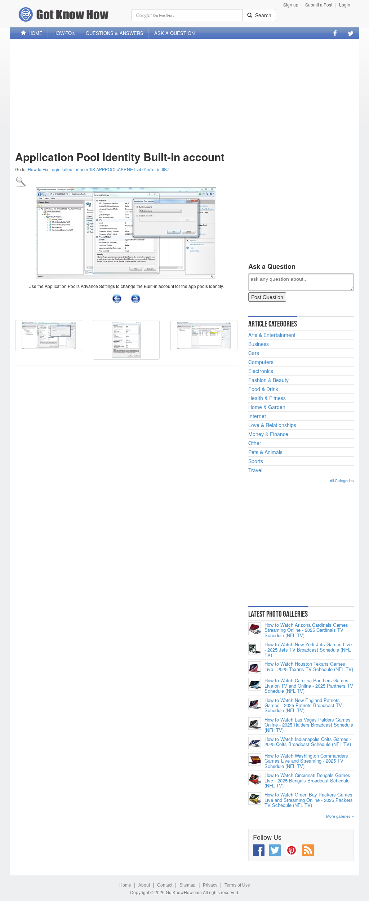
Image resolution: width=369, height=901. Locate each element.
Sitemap (187, 885)
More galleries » (340, 816)
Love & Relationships (272, 425)
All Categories (342, 480)
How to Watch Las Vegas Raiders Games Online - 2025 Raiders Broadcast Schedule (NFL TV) (308, 725)
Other (254, 443)
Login (344, 4)
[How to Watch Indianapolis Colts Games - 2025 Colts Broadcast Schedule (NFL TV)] (254, 743)
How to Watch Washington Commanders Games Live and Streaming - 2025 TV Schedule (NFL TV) (306, 761)
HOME (34, 33)
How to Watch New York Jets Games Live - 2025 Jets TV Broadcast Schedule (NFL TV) (308, 649)
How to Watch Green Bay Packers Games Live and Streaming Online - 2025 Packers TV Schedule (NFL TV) (308, 800)
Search (261, 15)
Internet (257, 416)
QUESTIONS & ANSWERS (114, 33)
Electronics (260, 370)
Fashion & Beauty (268, 379)
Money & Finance (268, 434)
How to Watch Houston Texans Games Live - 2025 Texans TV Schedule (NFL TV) (308, 666)
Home (125, 885)
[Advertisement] (184, 94)
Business (258, 343)
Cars (253, 352)
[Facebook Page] (335, 33)
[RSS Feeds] (308, 850)
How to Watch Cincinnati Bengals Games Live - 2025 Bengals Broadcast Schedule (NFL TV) (307, 780)
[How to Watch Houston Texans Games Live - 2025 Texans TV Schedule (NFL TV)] (254, 667)
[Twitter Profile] (350, 33)
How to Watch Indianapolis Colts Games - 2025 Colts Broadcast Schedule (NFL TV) (307, 742)
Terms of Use (237, 885)
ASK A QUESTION (174, 33)
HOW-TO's (64, 33)
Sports (255, 461)
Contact (164, 885)
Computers (261, 361)
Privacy (210, 885)
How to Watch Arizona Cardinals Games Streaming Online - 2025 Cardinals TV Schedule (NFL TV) (306, 630)
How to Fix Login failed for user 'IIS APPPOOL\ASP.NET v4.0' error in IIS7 (98, 169)
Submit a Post (318, 4)
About (144, 885)
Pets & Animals (265, 452)
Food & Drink (263, 388)
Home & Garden (266, 406)
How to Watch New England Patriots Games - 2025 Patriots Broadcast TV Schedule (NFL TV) (303, 705)
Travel (255, 470)
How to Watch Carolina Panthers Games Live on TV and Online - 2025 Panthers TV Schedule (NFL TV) (308, 685)
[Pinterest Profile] (291, 850)
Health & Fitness (267, 397)
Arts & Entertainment (271, 334)
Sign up (290, 4)
